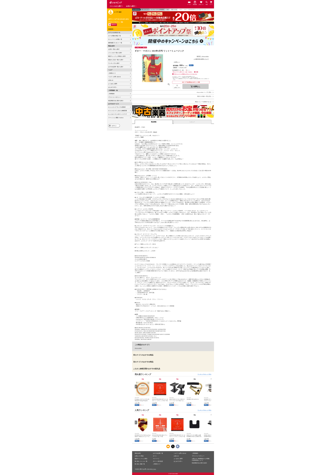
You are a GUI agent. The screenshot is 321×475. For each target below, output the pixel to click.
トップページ (136, 9)
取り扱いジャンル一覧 (141, 461)
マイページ (156, 458)
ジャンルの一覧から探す (115, 52)
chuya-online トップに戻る (204, 92)
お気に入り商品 (139, 456)
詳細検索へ (111, 29)
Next (210, 386)
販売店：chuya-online (203, 56)
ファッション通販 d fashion (115, 117)
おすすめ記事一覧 (158, 453)
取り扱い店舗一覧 (140, 464)
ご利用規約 (111, 93)
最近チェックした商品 (141, 458)
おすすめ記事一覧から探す (115, 66)
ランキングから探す (114, 63)
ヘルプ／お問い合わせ (114, 76)
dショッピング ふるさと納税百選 (117, 110)
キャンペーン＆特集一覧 (115, 39)
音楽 (168, 9)
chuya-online (138, 348)
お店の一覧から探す (114, 49)
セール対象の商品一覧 (114, 35)
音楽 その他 (174, 9)
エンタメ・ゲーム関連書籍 (157, 9)
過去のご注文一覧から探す (115, 59)
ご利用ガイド (112, 73)
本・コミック (145, 9)
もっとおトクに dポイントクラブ (117, 114)
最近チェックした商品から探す (117, 56)
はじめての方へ (112, 87)
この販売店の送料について (201, 59)
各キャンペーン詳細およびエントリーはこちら (185, 74)
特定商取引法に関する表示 (115, 100)
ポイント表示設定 (158, 461)
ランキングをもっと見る (204, 374)
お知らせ (110, 80)
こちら (154, 469)
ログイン (114, 125)
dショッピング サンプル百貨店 (117, 107)
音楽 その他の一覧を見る (204, 96)
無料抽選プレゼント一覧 (115, 42)
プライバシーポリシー (114, 97)
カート (155, 456)
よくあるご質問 (112, 83)
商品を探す (138, 453)
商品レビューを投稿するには (203, 101)
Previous (136, 386)
